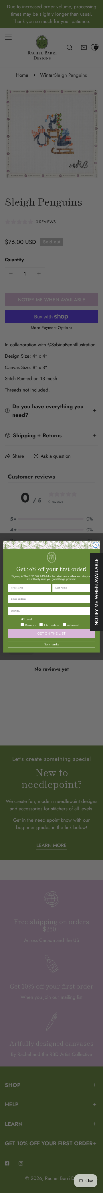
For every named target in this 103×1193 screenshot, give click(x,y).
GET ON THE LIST (51, 633)
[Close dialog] (96, 545)
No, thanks (51, 644)
